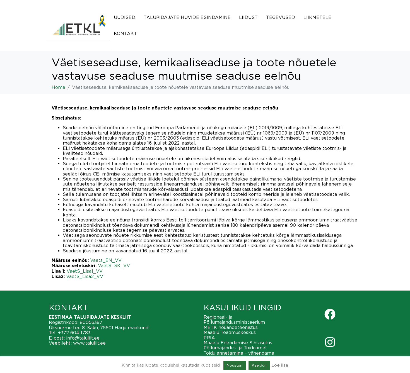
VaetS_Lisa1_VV (85, 271)
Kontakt (125, 33)
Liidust (248, 17)
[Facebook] (330, 314)
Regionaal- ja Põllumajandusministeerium (234, 320)
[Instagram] (330, 342)
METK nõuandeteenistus (231, 327)
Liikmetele (317, 17)
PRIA (209, 337)
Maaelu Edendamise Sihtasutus (238, 342)
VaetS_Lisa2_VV (84, 276)
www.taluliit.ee (89, 342)
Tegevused (280, 17)
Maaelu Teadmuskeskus (230, 332)
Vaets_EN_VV (106, 260)
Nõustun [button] (234, 365)
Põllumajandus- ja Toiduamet (235, 347)
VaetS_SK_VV (114, 265)
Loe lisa (279, 365)
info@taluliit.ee (83, 337)
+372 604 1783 (74, 332)
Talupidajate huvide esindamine (187, 17)
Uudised (124, 17)
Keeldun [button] (259, 365)
